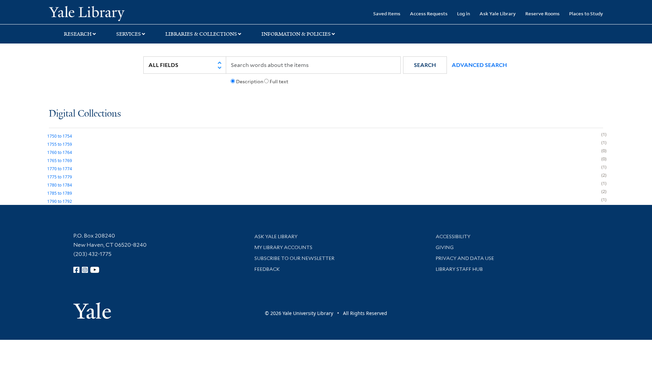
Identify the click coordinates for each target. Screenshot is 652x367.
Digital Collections (85, 114)
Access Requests (429, 13)
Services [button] (128, 34)
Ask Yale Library (497, 13)
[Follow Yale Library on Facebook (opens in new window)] (76, 270)
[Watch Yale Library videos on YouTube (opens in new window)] (94, 270)
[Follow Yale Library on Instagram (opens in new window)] (85, 270)
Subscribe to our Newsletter (294, 258)
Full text (279, 81)
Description (249, 81)
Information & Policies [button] (296, 34)
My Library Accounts (283, 247)
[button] (425, 65)
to (59, 136)
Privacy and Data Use (465, 258)
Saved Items (386, 13)
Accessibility (453, 236)
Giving (445, 247)
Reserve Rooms (542, 13)
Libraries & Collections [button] (201, 34)
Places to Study (586, 13)
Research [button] (78, 34)
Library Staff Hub (459, 269)
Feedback (267, 269)
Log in (463, 13)
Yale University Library (90, 12)
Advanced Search (479, 65)
